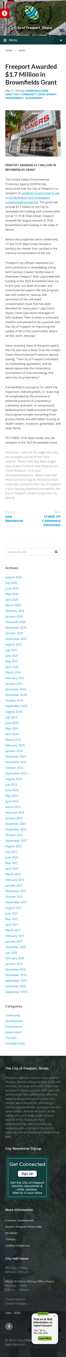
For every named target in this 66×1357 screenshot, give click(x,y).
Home (8, 50)
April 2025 (11, 667)
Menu (13, 40)
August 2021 (13, 908)
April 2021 (11, 925)
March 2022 (13, 874)
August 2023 (13, 779)
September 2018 (16, 992)
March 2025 (13, 672)
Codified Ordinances (17, 1245)
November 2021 (15, 891)
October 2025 (14, 633)
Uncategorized (15, 1043)
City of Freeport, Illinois (33, 28)
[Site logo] (33, 22)
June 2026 (11, 588)
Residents (11, 1233)
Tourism (11, 1038)
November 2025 (15, 628)
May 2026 (11, 594)
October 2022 (14, 835)
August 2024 (13, 712)
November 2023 (15, 762)
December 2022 (15, 824)
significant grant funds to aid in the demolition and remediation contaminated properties (32, 197)
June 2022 (11, 857)
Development (47, 94)
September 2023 (16, 773)
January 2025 (14, 684)
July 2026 (11, 583)
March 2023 (13, 807)
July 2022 (11, 852)
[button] (4, 13)
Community (29, 94)
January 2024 (14, 751)
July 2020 (11, 953)
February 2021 (14, 936)
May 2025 (11, 661)
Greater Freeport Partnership (23, 1226)
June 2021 (11, 913)
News (22, 50)
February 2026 (14, 611)
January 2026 (14, 616)
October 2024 (14, 700)
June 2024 (11, 723)
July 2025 (11, 650)
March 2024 (13, 740)
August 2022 (13, 846)
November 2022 (15, 829)
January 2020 (14, 964)
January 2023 (14, 818)
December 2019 (15, 969)
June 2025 (11, 656)
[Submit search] (56, 551)
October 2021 (14, 897)
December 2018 (15, 986)
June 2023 (11, 790)
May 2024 (11, 728)
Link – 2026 (12, 1313)
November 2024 (15, 695)
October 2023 (14, 768)
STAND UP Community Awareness (51, 520)
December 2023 (15, 756)
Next (58, 512)
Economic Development (19, 1220)
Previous (10, 512)
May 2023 (11, 796)
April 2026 (11, 600)
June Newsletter (14, 518)
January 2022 (14, 885)
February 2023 (14, 812)
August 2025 (13, 644)
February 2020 (14, 958)
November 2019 (15, 975)
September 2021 (16, 902)
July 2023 (11, 784)
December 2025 (15, 622)
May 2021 (11, 919)
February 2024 (14, 745)
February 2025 (14, 678)
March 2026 (13, 605)
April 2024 (11, 734)
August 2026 (13, 577)
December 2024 (15, 689)
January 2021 (14, 941)
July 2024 (11, 717)
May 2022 (11, 863)
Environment (14, 98)
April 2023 (11, 801)
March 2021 (13, 930)
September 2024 (16, 706)
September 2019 (16, 981)
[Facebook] (9, 1326)
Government (34, 98)
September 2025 (16, 639)
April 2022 (11, 869)
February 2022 (14, 880)
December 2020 (15, 947)
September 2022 (16, 840)
